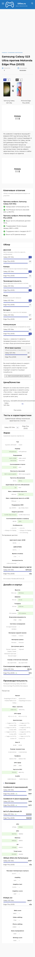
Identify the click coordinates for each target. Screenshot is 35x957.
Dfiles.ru (22, 3)
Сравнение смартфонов (15, 52)
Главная (4, 52)
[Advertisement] (17, 29)
